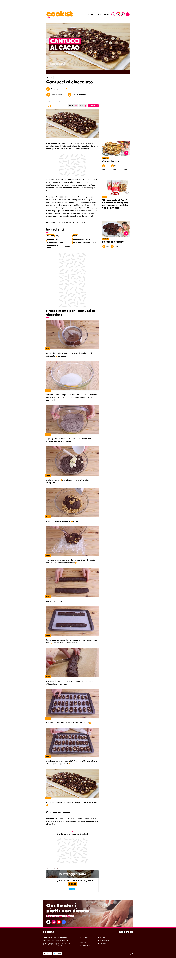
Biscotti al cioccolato (113, 242)
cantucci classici (86, 179)
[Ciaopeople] (129, 954)
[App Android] (57, 953)
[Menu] (128, 14)
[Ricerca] (113, 14)
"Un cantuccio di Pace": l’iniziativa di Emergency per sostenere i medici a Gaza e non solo (115, 204)
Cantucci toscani (111, 161)
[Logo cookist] (59, 14)
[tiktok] (48, 922)
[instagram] (53, 922)
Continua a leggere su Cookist (72, 834)
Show (106, 14)
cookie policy (84, 940)
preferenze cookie (85, 945)
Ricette (98, 14)
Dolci (54, 868)
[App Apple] (47, 953)
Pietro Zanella (56, 101)
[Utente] (123, 14)
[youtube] (59, 922)
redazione (83, 943)
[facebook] (64, 922)
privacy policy (84, 937)
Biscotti (48, 868)
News (90, 14)
